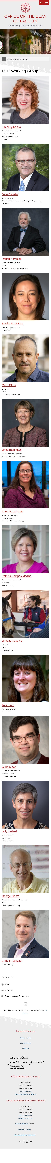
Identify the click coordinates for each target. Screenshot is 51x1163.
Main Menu (46, 2)
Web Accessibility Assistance (24, 1134)
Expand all (9, 977)
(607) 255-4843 (26, 1091)
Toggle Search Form (41, 2)
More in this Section (17, 59)
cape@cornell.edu (25, 1118)
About (7, 984)
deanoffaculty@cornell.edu (25, 1094)
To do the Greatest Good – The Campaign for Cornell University (25, 1062)
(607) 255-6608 (25, 1115)
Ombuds (25, 1048)
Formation (9, 990)
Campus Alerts (25, 1037)
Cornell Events (25, 1043)
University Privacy (24, 1129)
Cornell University (21, 1123)
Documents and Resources (17, 996)
